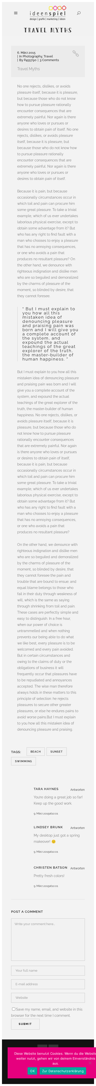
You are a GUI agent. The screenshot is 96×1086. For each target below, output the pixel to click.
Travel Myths (28, 69)
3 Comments (49, 60)
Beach (36, 751)
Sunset (56, 751)
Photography (32, 56)
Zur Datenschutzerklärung (63, 1071)
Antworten (77, 790)
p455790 (30, 60)
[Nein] (89, 1062)
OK (32, 1071)
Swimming (23, 761)
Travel (48, 56)
